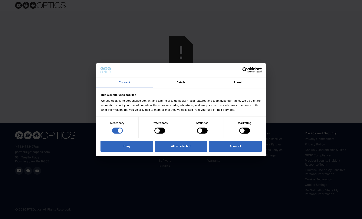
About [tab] (237, 82)
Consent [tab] (124, 82)
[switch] (159, 131)
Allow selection (181, 146)
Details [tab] (181, 82)
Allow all (235, 146)
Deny (126, 146)
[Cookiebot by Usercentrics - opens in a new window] (245, 70)
